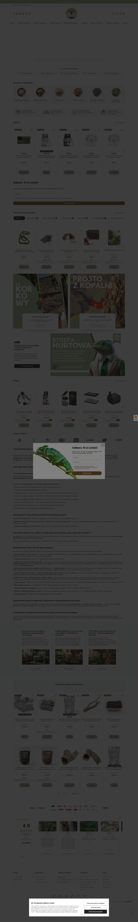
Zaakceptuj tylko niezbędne (95, 903)
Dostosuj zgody (95, 907)
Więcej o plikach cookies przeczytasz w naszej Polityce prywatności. (57, 912)
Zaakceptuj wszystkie (95, 911)
